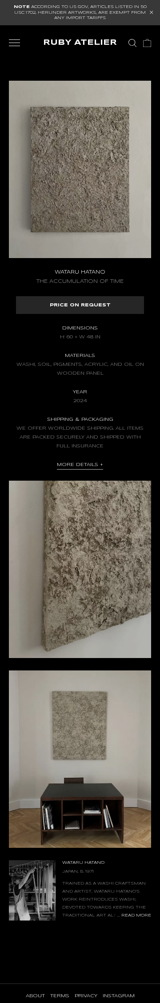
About (35, 996)
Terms (59, 996)
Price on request (80, 305)
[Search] (132, 43)
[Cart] (147, 43)
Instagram (119, 996)
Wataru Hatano (33, 50)
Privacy (86, 996)
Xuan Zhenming (91, 50)
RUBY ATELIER (80, 43)
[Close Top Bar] (151, 12)
